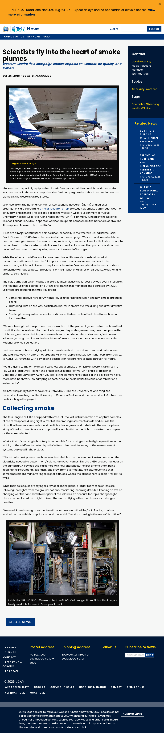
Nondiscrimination (92, 687)
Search (154, 29)
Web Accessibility (17, 687)
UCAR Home (37, 692)
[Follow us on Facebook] (103, 655)
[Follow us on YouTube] (112, 655)
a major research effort (54, 209)
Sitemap (10, 652)
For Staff (12, 671)
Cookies (39, 687)
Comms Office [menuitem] (14, 36)
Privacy (116, 687)
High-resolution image (24, 163)
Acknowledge (132, 713)
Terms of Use (135, 687)
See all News (20, 622)
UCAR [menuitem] (46, 36)
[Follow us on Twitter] (107, 655)
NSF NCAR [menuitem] (33, 36)
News (30, 29)
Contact (9, 657)
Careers (10, 647)
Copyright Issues (62, 687)
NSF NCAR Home (15, 692)
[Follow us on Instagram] (117, 655)
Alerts (114, 29)
